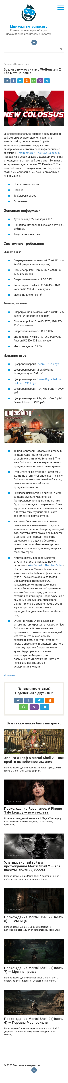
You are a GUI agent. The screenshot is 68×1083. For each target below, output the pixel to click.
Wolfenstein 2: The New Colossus (38, 153)
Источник (10, 675)
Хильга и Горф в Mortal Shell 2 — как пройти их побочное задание (34, 760)
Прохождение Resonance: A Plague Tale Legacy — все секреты (33, 810)
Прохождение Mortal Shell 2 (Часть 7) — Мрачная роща (33, 970)
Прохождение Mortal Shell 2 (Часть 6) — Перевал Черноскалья (33, 1021)
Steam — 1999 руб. (48, 364)
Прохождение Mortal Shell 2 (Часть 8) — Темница (33, 919)
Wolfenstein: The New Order (45, 565)
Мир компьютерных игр (28, 26)
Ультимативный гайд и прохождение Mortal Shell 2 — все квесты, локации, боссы (32, 866)
